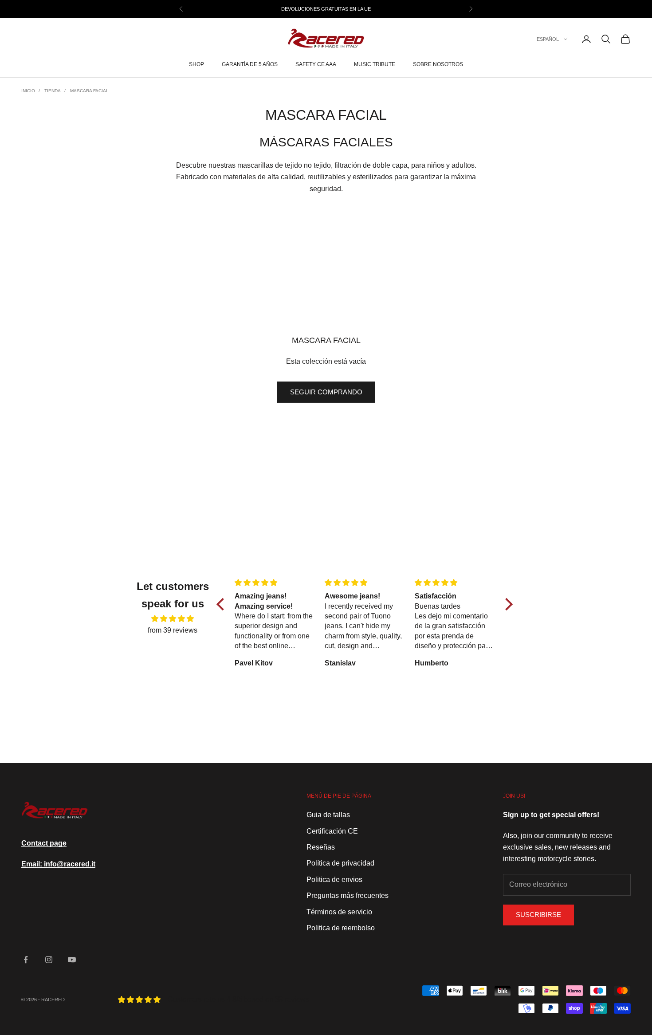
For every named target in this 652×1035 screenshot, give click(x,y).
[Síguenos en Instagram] (48, 959)
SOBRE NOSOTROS (438, 65)
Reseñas (320, 847)
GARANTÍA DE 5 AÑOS (250, 65)
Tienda (52, 90)
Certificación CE (332, 831)
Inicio (28, 90)
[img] (172, 619)
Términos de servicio (339, 912)
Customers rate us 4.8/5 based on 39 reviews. (239, 999)
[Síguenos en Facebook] (25, 959)
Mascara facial (89, 90)
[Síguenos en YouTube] (71, 959)
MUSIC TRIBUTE (374, 65)
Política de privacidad (340, 863)
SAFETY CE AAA (315, 65)
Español (548, 39)
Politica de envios (334, 879)
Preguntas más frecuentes (347, 895)
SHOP (196, 65)
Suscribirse (538, 914)
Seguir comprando (326, 392)
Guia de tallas (328, 815)
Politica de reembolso (340, 928)
